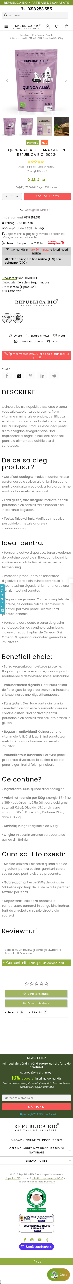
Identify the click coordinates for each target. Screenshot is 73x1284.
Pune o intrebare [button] (38, 1003)
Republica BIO (26, 26)
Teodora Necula (45, 35)
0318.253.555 (40, 9)
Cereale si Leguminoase (33, 282)
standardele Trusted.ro (42, 1181)
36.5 (19, 223)
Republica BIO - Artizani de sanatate (36, 2)
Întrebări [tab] (37, 1012)
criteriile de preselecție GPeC (47, 1178)
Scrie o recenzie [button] (38, 993)
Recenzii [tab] (13, 1012)
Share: (6, 369)
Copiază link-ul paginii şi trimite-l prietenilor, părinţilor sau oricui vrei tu (33, 235)
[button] (36, 209)
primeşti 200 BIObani (39, 1114)
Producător (9, 278)
